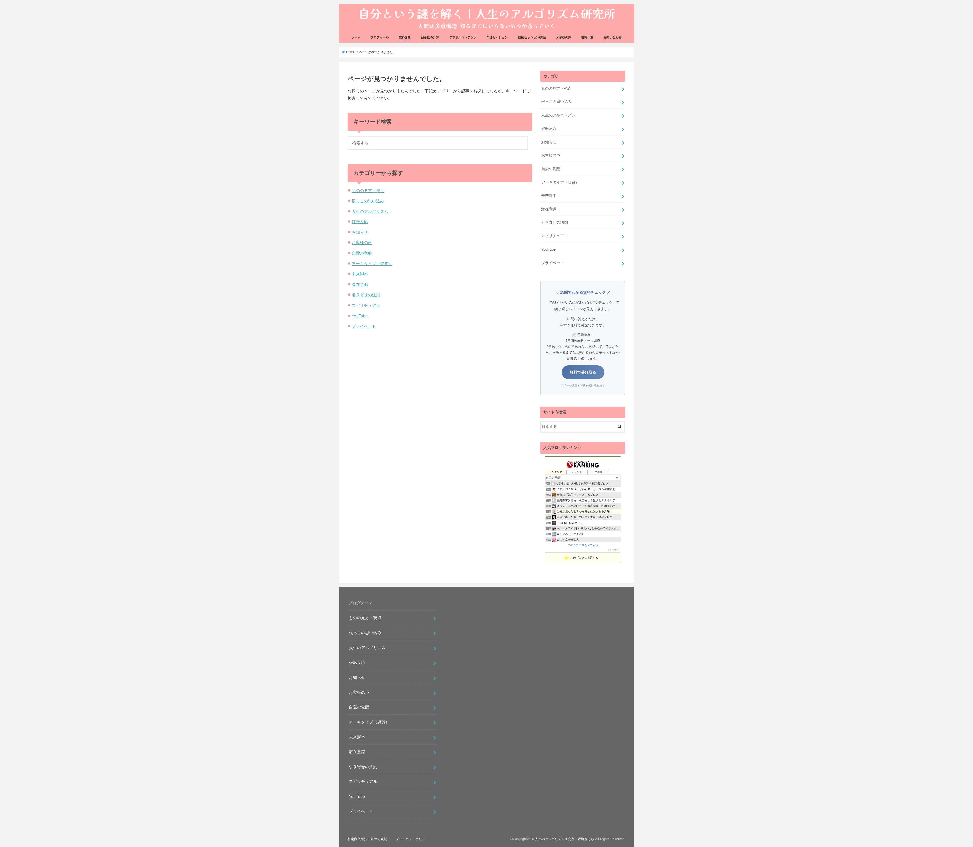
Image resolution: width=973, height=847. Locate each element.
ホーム (356, 37)
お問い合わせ (612, 37)
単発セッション (497, 37)
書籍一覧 (587, 37)
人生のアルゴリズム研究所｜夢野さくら (564, 839)
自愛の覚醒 (362, 253)
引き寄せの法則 (366, 294)
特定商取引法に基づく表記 (367, 839)
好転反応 (360, 221)
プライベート (364, 326)
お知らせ (360, 232)
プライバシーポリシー (412, 839)
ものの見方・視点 (368, 190)
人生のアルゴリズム (370, 211)
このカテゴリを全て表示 (583, 545)
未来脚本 (360, 274)
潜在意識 (360, 284)
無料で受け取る (583, 372)
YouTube (360, 316)
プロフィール (379, 37)
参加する (614, 550)
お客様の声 (563, 37)
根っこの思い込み (368, 201)
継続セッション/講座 (532, 37)
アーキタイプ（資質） (372, 263)
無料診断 (405, 37)
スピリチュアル (366, 305)
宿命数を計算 (430, 37)
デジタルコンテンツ (463, 37)
